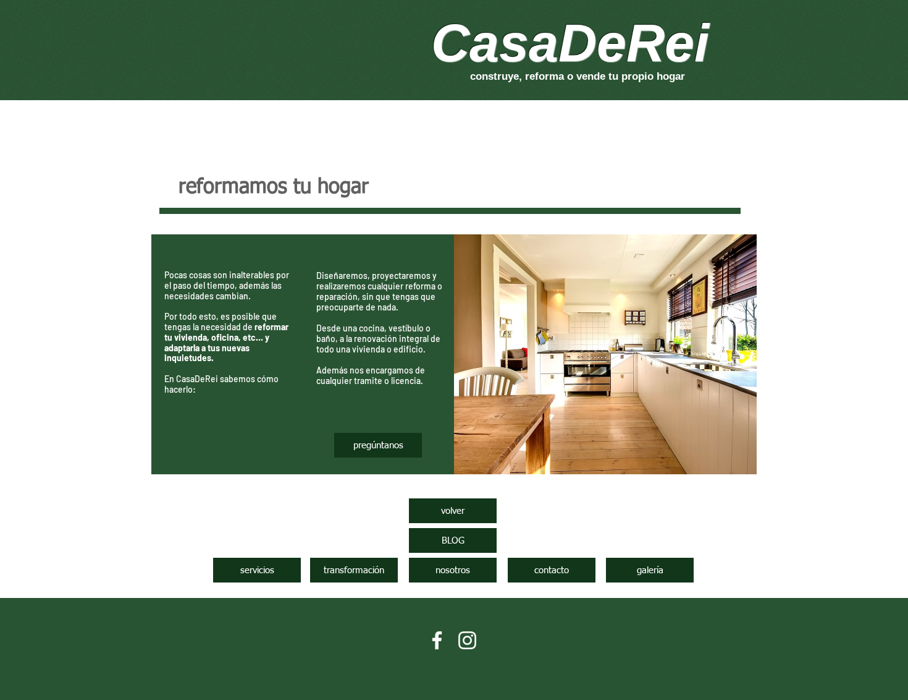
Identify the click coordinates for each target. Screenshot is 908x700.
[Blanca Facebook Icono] (437, 640)
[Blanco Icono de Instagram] (467, 640)
